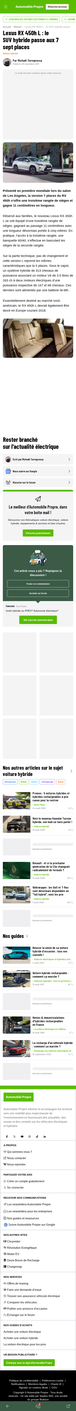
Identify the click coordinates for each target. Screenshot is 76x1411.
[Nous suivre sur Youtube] (22, 1136)
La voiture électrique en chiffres (50, 1028)
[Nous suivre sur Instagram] (29, 1136)
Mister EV (13, 1254)
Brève (61, 781)
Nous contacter (16, 1158)
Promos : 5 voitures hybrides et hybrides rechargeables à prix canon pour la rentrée (51, 796)
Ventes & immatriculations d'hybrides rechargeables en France (48, 1021)
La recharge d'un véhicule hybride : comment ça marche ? (53, 1044)
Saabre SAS (46, 1396)
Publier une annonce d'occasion (27, 1308)
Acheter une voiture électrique (22, 1331)
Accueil (7, 26)
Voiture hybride (10, 53)
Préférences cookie (52, 1380)
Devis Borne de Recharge (23, 1260)
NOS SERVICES (13, 1277)
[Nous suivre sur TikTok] (37, 1136)
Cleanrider (13, 1241)
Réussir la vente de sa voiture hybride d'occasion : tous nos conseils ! (50, 951)
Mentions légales (37, 1384)
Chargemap (14, 1266)
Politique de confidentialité (23, 1380)
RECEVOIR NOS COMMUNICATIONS (25, 1197)
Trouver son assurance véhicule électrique (33, 1296)
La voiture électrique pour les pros (25, 1344)
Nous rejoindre (16, 1164)
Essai (34, 781)
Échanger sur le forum (21, 1315)
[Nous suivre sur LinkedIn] (45, 1136)
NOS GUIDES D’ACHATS (18, 1325)
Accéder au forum (38, 593)
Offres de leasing (17, 1283)
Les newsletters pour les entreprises (29, 1211)
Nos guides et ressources (23, 1218)
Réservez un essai (57, 7)
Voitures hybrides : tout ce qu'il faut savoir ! (53, 980)
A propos (10, 1145)
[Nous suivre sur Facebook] (7, 1136)
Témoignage (47, 781)
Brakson (44, 1399)
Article (24, 781)
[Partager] (68, 1406)
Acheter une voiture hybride (21, 1338)
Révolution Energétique (22, 1247)
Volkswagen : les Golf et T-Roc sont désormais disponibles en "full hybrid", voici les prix (51, 891)
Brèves (18, 26)
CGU (54, 1387)
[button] (38, 614)
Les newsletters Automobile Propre (29, 1204)
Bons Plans (39, 804)
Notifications (18, 1384)
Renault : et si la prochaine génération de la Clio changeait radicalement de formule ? (51, 866)
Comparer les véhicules (22, 1302)
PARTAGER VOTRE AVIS (18, 1174)
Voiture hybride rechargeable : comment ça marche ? (50, 974)
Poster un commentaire (38, 583)
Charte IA (56, 1384)
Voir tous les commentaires (38, 619)
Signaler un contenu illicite (33, 1387)
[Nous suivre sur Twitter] (14, 1136)
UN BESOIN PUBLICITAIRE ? (20, 1354)
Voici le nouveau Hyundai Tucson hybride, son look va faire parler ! (52, 820)
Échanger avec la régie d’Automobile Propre (29, 1362)
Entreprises (10, 781)
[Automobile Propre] (29, 7)
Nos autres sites (15, 1235)
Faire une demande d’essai (24, 1289)
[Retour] (8, 1406)
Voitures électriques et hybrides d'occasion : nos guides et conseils (53, 959)
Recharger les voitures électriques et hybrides (53, 1050)
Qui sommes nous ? (19, 1151)
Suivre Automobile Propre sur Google (31, 1224)
